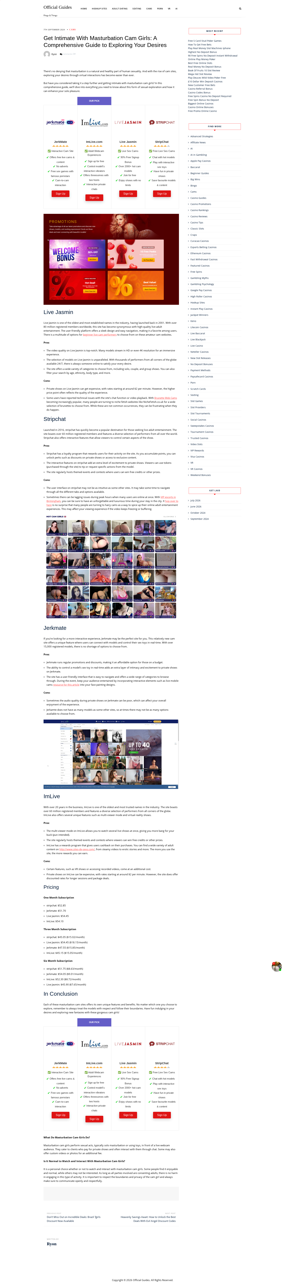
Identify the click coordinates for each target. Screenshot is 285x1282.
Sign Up (60, 193)
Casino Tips (196, 222)
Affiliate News (198, 142)
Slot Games (196, 401)
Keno (193, 321)
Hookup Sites (99, 8)
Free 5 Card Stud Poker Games (205, 40)
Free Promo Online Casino (202, 111)
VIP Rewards (197, 450)
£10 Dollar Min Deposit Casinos (205, 81)
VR (169, 8)
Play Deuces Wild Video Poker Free (207, 77)
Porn (160, 8)
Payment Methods (200, 370)
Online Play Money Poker (201, 59)
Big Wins (195, 179)
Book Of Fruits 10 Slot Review (204, 70)
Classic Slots (197, 228)
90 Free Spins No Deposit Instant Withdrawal (213, 55)
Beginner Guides (199, 173)
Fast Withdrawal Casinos (204, 259)
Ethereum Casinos (200, 253)
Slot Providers (198, 407)
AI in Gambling (198, 154)
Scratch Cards (198, 388)
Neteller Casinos (199, 351)
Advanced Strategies (201, 136)
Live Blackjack (198, 339)
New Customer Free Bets (201, 85)
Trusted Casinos (199, 438)
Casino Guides (198, 197)
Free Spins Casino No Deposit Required (209, 96)
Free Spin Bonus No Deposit (203, 99)
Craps (193, 234)
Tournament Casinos (201, 431)
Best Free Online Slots (200, 63)
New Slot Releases (200, 358)
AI (176, 8)
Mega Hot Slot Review (200, 74)
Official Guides (58, 7)
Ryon (54, 54)
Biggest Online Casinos (200, 103)
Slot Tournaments (200, 413)
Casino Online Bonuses (201, 107)
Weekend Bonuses (200, 475)
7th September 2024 (54, 29)
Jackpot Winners (199, 314)
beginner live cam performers (100, 334)
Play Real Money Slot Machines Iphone (209, 48)
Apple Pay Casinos (200, 160)
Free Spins (196, 271)
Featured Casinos (200, 265)
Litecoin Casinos (199, 327)
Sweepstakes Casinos (202, 425)
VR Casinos (196, 468)
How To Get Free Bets (199, 44)
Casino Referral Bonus (200, 88)
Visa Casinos (197, 456)
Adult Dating (119, 8)
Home (84, 8)
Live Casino (196, 345)
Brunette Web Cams (165, 397)
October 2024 (197, 512)
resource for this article (66, 684)
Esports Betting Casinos (203, 247)
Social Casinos (198, 419)
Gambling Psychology (202, 284)
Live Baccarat (197, 333)
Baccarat (195, 167)
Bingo (193, 185)
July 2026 (195, 500)
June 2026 (195, 506)
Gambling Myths (199, 278)
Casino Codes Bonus (199, 92)
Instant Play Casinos (201, 308)
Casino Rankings (199, 210)
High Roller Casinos (201, 296)
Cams (149, 8)
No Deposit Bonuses (201, 364)
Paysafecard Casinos (201, 376)
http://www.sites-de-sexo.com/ (77, 849)
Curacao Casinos (199, 240)
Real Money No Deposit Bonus (204, 66)
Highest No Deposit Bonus (202, 52)
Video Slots (196, 444)
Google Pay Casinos (201, 290)
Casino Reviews (198, 216)
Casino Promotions (200, 204)
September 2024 (199, 518)
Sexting (136, 8)
